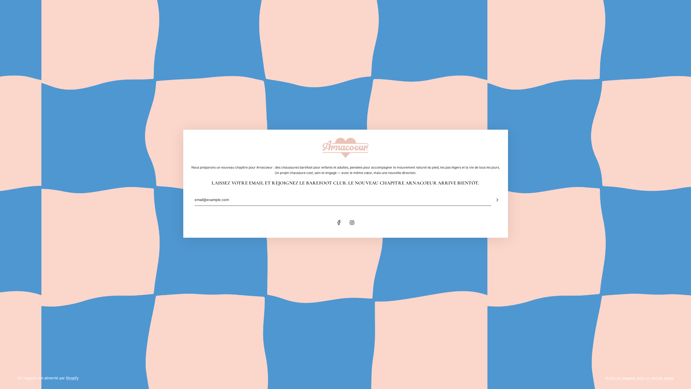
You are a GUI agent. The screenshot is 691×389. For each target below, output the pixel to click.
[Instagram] (352, 223)
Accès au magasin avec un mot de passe (639, 378)
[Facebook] (339, 223)
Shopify (72, 378)
